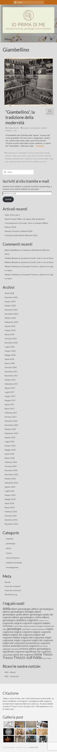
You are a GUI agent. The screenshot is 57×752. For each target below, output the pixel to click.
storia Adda (7, 655)
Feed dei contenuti (12, 586)
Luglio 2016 (9, 442)
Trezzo (8, 658)
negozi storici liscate (15, 161)
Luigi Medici (26, 629)
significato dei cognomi (38, 651)
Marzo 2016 (10, 458)
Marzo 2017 (10, 409)
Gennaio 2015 (11, 516)
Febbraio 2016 (11, 462)
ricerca (9, 553)
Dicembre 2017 (11, 371)
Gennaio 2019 (11, 339)
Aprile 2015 (9, 503)
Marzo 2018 (10, 363)
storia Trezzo (43, 654)
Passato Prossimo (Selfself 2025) (18, 231)
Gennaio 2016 (11, 466)
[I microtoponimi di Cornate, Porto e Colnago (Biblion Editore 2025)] (30, 724)
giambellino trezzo (18, 158)
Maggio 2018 (10, 355)
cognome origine (12, 623)
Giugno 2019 (10, 330)
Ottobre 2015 (10, 479)
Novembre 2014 (11, 524)
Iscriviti (8, 199)
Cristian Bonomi (13, 128)
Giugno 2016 (10, 446)
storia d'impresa (35, 128)
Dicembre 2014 (11, 520)
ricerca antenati (11, 645)
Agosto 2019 (10, 326)
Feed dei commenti (13, 590)
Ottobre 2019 (10, 318)
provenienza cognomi (37, 643)
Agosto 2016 (10, 437)
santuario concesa (11, 649)
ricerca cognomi (30, 645)
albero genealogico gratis (22, 613)
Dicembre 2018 (11, 343)
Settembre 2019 (11, 322)
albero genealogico (42, 609)
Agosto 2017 (10, 388)
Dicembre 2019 (11, 310)
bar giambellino (22, 153)
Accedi (7, 582)
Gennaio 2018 (11, 367)
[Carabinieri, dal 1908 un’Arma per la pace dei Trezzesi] (42, 739)
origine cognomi (23, 632)
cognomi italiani (41, 623)
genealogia (10, 543)
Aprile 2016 (9, 454)
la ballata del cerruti (30, 158)
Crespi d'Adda (18, 626)
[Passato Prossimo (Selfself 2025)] (42, 724)
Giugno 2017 (10, 396)
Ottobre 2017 (10, 380)
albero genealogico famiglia (18, 611)
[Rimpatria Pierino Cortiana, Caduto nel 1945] (19, 731)
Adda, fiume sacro (12, 215)
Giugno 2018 (10, 351)
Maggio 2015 (10, 499)
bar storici (31, 153)
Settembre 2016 (11, 433)
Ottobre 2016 (10, 429)
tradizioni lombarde (14, 563)
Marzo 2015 (10, 507)
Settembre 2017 (11, 384)
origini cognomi (22, 640)
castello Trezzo (44, 620)
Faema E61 (47, 156)
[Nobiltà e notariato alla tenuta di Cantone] (19, 739)
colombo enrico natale (18, 156)
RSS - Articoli (10, 672)
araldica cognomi (27, 620)
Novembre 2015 (11, 474)
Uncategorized (12, 567)
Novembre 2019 (11, 314)
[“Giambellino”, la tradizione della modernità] (28, 82)
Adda (6, 608)
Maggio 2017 (10, 400)
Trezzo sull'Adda (34, 161)
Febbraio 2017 (11, 413)
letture (8, 548)
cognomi (27, 623)
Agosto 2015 (10, 487)
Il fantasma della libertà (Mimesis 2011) (21, 235)
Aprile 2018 (9, 359)
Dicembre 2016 (11, 421)
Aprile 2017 (9, 404)
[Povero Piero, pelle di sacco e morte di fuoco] (8, 739)
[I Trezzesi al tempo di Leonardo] (42, 731)
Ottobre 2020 (10, 306)
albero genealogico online (27, 617)
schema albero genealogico (35, 648)
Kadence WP (34, 747)
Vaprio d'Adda (46, 658)
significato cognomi (14, 651)
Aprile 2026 (9, 293)
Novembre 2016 (11, 425)
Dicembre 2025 (11, 297)
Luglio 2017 (9, 392)
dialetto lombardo (29, 626)
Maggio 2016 (10, 450)
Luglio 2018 (9, 347)
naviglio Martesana (38, 629)
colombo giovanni (31, 156)
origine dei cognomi (21, 634)
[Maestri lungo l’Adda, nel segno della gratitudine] (19, 724)
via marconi (43, 161)
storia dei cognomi (23, 654)
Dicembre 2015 (11, 470)
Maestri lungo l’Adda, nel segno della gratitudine (25, 219)
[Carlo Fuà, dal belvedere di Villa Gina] (30, 731)
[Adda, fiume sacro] (8, 724)
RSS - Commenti (12, 676)
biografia (9, 539)
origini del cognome (14, 643)
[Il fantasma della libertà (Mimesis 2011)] (8, 731)
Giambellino (8, 158)
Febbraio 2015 (11, 512)
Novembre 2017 (11, 376)
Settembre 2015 (11, 483)
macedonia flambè (43, 158)
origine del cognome (32, 637)
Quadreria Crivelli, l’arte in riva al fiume (37, 258)
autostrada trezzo (11, 153)
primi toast (25, 161)
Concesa (40, 156)
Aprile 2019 (9, 334)
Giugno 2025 (10, 301)
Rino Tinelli (43, 646)
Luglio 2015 (9, 491)
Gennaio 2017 (11, 417)
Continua (40, 146)
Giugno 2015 (10, 495)
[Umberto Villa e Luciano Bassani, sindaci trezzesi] (30, 739)
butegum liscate (39, 153)
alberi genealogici (21, 609)
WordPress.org (11, 594)
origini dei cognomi (42, 640)
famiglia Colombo (43, 626)
